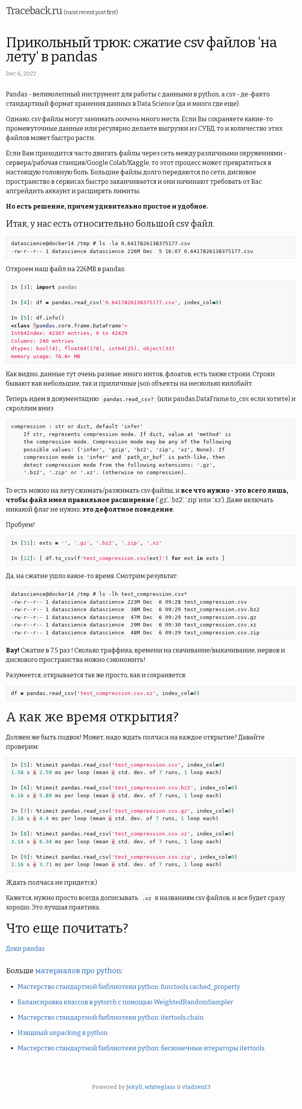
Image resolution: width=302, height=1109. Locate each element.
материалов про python (78, 971)
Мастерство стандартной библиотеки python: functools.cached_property (129, 987)
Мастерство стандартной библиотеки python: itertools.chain (111, 1017)
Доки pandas (25, 948)
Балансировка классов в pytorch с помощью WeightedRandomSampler (125, 1002)
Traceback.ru (62, 11)
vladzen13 (196, 1087)
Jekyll (134, 1087)
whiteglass (160, 1087)
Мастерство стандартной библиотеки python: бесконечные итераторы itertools (141, 1048)
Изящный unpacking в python (63, 1033)
